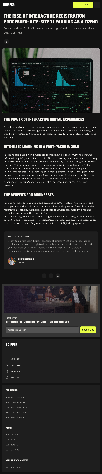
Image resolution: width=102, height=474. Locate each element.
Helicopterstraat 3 (16, 407)
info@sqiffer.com (16, 397)
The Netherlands (15, 417)
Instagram (16, 365)
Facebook (15, 371)
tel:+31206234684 (15, 402)
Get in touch (13, 450)
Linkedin (15, 359)
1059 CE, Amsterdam (16, 412)
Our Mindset (12, 445)
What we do (12, 434)
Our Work (10, 439)
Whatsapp (15, 377)
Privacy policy (14, 467)
